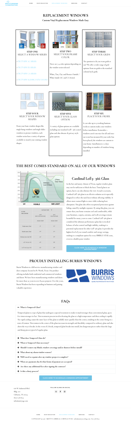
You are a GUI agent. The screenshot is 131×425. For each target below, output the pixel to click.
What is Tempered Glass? (30, 307)
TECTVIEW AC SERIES (27, 61)
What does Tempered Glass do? (33, 338)
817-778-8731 (95, 419)
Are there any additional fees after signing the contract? (43, 366)
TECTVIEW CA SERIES (27, 73)
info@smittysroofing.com (82, 419)
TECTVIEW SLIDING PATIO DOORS (33, 80)
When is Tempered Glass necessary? (34, 343)
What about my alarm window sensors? (36, 352)
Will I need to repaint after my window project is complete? (44, 357)
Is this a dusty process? (29, 371)
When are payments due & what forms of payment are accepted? (46, 362)
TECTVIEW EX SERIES (27, 67)
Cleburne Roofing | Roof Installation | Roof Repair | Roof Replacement (11, 3)
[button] (65, 307)
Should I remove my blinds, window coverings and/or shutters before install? (51, 347)
